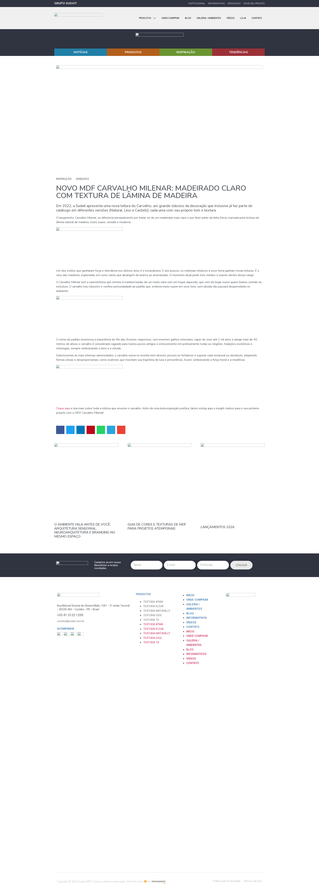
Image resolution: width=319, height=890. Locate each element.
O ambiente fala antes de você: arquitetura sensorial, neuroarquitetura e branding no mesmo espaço (84, 530)
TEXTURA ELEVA (153, 606)
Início (190, 595)
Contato (192, 627)
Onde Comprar (197, 599)
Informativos (196, 617)
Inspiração (64, 179)
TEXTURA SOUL (152, 615)
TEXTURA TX (151, 620)
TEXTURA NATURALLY (156, 610)
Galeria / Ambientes (194, 607)
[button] (60, 430)
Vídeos (191, 622)
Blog (190, 613)
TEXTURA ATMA (153, 601)
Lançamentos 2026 (217, 527)
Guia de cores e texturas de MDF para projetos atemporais (157, 526)
